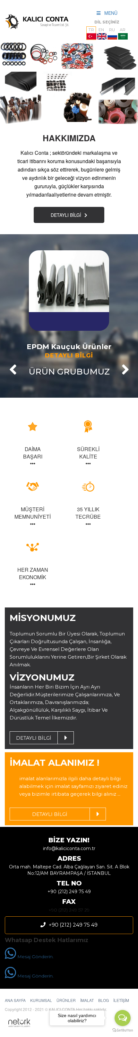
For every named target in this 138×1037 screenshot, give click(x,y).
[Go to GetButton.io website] (122, 1030)
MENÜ (108, 13)
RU (112, 29)
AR (122, 29)
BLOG (103, 1000)
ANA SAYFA (15, 1000)
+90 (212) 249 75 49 (69, 891)
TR (91, 29)
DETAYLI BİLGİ (66, 215)
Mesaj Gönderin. (35, 956)
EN (101, 29)
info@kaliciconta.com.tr (69, 848)
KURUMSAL (41, 1000)
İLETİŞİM (121, 1000)
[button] (13, 369)
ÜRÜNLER (66, 1000)
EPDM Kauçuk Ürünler (69, 347)
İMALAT (87, 1000)
